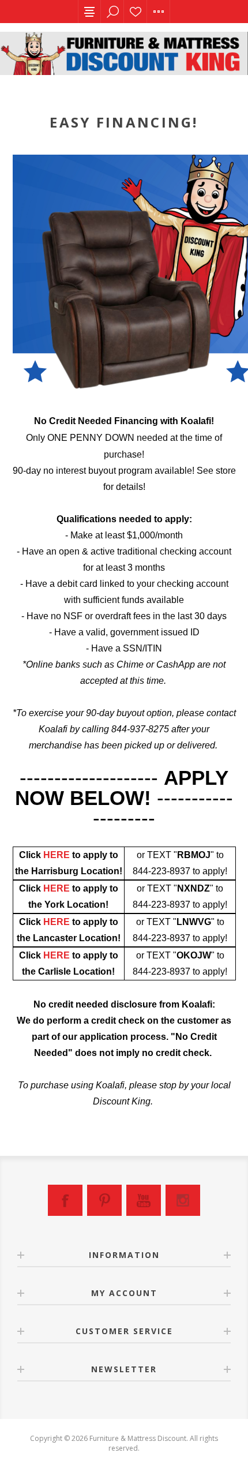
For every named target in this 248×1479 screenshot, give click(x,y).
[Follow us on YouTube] (143, 1200)
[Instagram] (183, 1200)
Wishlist (135, 11)
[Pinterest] (104, 1200)
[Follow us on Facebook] (65, 1200)
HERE (56, 855)
